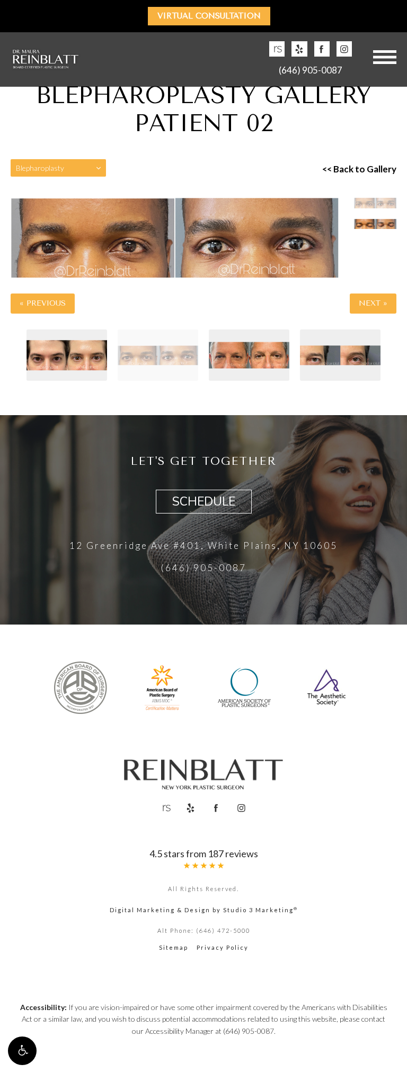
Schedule (203, 501)
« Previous (43, 303)
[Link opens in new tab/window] (277, 49)
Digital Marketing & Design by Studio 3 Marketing (204, 909)
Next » (373, 303)
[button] (22, 1051)
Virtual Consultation (209, 16)
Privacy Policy (223, 947)
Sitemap (173, 947)
